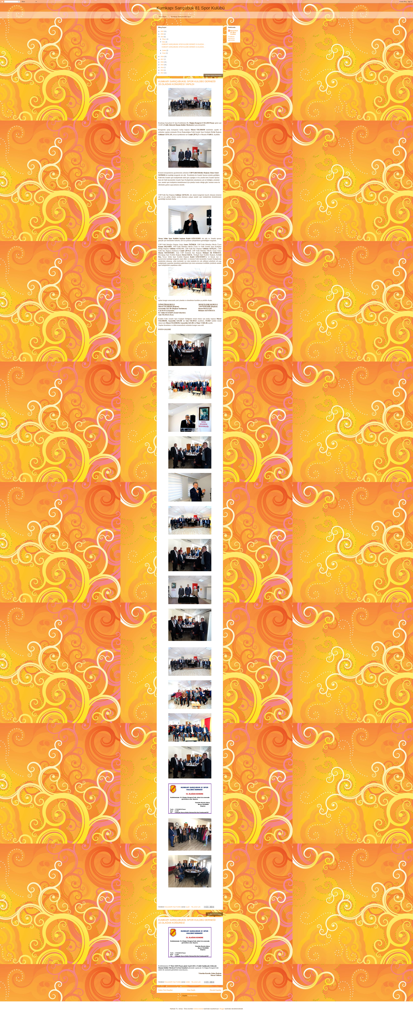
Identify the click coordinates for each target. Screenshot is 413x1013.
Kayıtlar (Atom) (192, 995)
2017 (162, 59)
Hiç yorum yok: (196, 907)
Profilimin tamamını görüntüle (231, 38)
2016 (162, 62)
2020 (162, 34)
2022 (162, 31)
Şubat (164, 50)
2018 (162, 56)
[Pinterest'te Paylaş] (213, 907)
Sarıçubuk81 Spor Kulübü (234, 32)
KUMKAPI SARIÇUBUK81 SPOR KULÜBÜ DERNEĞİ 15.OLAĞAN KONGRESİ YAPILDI (187, 83)
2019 (162, 37)
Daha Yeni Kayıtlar (165, 990)
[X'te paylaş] (209, 907)
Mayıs (164, 39)
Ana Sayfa (162, 16)
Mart (164, 42)
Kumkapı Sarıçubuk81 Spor (181, 16)
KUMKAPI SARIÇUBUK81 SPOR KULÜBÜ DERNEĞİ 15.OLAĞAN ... (183, 44)
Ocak (164, 53)
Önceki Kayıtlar (215, 990)
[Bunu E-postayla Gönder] (205, 907)
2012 (162, 73)
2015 (162, 65)
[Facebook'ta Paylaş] (211, 907)
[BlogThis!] (207, 907)
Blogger (222, 1009)
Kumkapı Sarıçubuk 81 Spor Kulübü (191, 8)
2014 (162, 67)
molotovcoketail (198, 1009)
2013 (162, 70)
